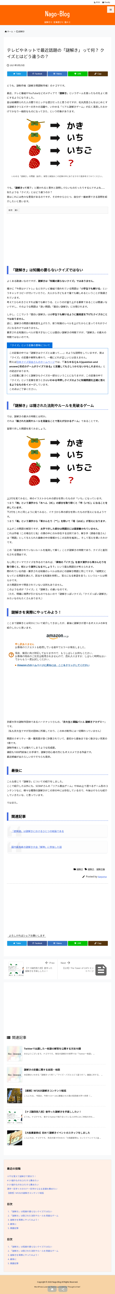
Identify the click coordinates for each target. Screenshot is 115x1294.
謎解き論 (100, 869)
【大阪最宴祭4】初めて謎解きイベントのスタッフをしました (57, 1132)
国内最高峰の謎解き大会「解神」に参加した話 (36, 847)
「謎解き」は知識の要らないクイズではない (30, 1211)
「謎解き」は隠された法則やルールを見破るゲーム (33, 1215)
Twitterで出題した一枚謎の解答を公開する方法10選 (52, 1048)
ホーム (10, 31)
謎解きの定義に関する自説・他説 (42, 1069)
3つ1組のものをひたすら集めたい (23, 1184)
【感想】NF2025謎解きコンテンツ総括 (45, 1090)
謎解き (22, 31)
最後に (12, 1224)
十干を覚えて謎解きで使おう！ (21, 1176)
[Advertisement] (57, 237)
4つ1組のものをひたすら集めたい (23, 1180)
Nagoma (102, 876)
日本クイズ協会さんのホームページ (35, 362)
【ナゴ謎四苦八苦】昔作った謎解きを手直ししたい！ (52, 1111)
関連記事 (13, 1228)
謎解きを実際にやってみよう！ (23, 1219)
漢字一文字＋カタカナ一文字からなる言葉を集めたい (32, 1188)
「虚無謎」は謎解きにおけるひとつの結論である (37, 831)
